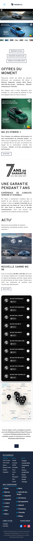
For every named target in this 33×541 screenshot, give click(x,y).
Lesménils (7, 499)
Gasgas (24, 461)
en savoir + (6, 154)
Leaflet (14, 418)
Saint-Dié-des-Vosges (22, 493)
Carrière (5, 526)
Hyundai (14, 463)
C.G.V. (27, 533)
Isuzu (13, 470)
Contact (5, 524)
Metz (6, 510)
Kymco (24, 470)
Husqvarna (25, 465)
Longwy (7, 503)
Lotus (14, 472)
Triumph (24, 482)
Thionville (21, 513)
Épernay (7, 492)
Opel (13, 479)
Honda (14, 460)
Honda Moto (26, 463)
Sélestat (21, 505)
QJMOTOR (25, 472)
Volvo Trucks (6, 460)
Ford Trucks (6, 463)
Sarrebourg (22, 498)
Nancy (6, 514)
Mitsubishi (15, 477)
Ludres (6, 507)
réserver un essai (16, 51)
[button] (8, 397)
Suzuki (14, 482)
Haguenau (7, 496)
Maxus (5, 465)
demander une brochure (17, 56)
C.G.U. (22, 533)
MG (13, 475)
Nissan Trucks (7, 467)
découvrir (6, 289)
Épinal (6, 488)
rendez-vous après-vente (16, 61)
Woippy (20, 516)
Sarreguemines (23, 502)
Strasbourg (22, 509)
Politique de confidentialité (11, 533)
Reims (20, 488)
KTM (23, 468)
